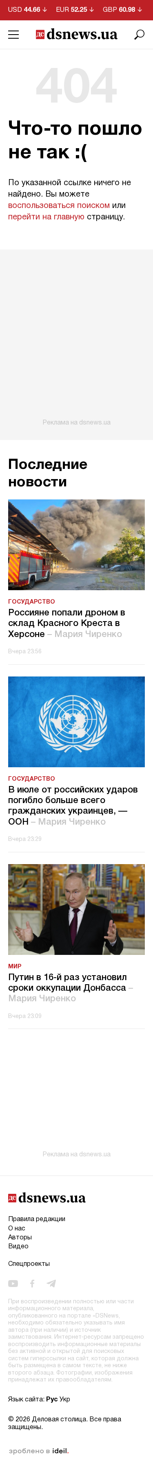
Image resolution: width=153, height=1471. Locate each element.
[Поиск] (139, 34)
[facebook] (32, 1283)
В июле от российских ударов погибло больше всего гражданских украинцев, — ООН (73, 806)
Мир (14, 967)
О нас (16, 1229)
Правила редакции (36, 1219)
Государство (31, 602)
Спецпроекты (29, 1264)
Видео (18, 1247)
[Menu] (13, 35)
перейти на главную (46, 217)
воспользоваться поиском (59, 206)
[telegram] (51, 1283)
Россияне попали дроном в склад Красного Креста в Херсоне (66, 624)
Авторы (20, 1238)
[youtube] (13, 1283)
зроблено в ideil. (38, 1451)
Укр (65, 1400)
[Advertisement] (76, 338)
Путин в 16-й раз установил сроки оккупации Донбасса (70, 988)
